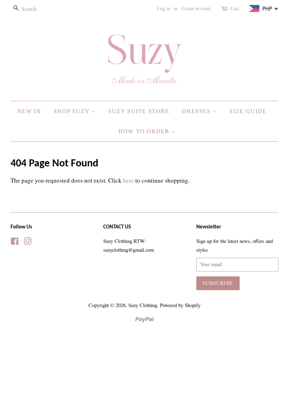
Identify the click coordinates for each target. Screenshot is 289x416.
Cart (234, 8)
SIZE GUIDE (247, 111)
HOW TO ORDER (144, 131)
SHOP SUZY (72, 111)
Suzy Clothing (142, 305)
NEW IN (29, 111)
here (128, 180)
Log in (163, 8)
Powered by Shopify (180, 305)
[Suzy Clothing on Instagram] (27, 242)
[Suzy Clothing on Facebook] (15, 242)
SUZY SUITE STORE (139, 111)
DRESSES (197, 111)
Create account (196, 8)
